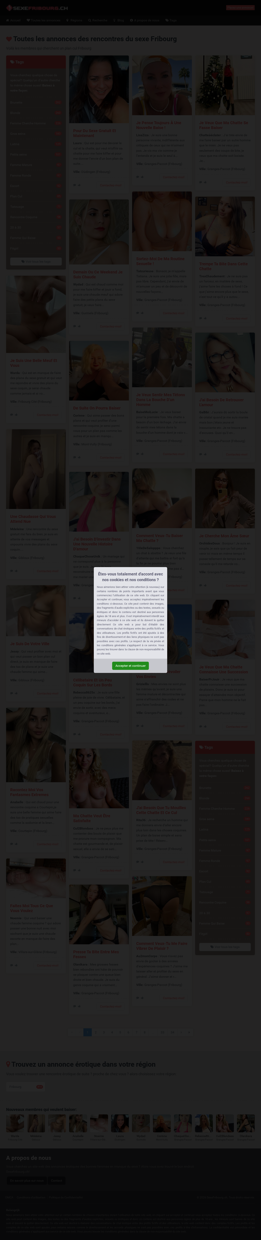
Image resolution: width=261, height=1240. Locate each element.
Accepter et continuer (130, 666)
